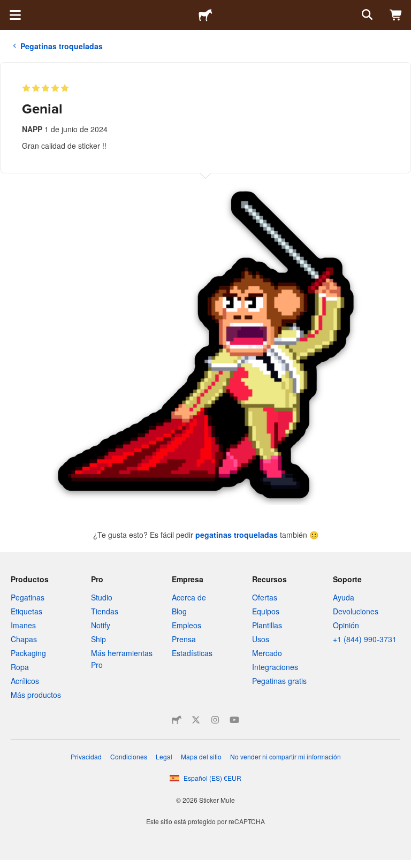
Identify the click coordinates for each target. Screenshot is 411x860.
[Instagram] (215, 719)
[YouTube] (234, 719)
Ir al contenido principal (8, 8)
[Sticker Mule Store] (176, 719)
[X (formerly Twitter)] (196, 719)
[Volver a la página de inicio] (205, 15)
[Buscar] (366, 15)
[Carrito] (396, 15)
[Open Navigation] (15, 15)
